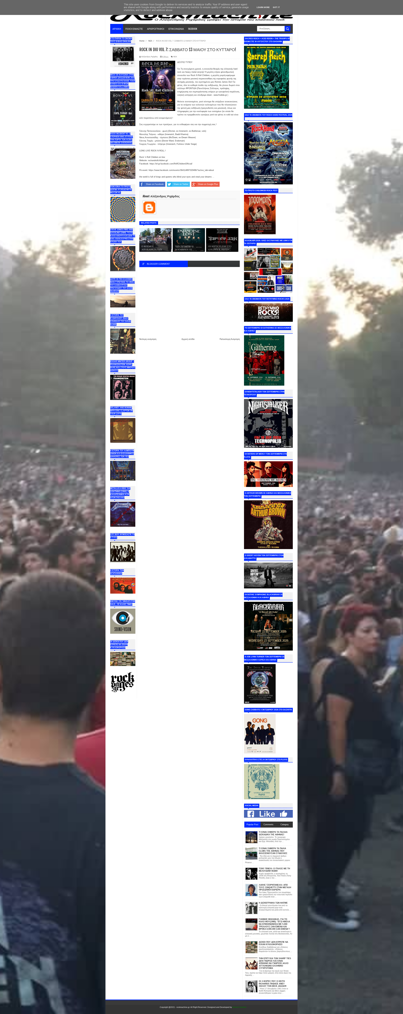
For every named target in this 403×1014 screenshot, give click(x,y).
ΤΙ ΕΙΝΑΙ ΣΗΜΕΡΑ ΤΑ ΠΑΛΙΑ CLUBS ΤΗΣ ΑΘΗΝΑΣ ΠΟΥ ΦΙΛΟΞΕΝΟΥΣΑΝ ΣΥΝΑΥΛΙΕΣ (273, 850)
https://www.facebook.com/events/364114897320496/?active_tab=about (181, 170)
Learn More (263, 7)
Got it (276, 7)
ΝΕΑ (175, 57)
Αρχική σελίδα (188, 339)
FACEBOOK (192, 28)
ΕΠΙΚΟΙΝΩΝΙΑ (176, 28)
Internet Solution (239, 1007)
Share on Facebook (155, 184)
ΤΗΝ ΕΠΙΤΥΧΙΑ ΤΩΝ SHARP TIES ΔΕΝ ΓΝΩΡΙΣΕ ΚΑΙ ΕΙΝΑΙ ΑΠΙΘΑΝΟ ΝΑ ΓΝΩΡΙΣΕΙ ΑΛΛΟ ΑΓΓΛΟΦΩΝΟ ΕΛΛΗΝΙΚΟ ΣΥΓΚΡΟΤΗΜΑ (275, 963)
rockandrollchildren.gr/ (158, 160)
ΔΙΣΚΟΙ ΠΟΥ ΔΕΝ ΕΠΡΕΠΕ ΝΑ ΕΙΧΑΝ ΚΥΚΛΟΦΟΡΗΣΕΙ (273, 943)
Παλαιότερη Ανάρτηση (230, 339)
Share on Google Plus (208, 184)
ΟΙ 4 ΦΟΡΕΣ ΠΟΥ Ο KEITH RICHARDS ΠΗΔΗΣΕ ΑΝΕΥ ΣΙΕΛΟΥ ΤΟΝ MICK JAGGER (272, 983)
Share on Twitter (180, 184)
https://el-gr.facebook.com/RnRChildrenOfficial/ (171, 164)
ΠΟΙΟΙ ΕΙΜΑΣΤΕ (134, 28)
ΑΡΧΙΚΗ (116, 28)
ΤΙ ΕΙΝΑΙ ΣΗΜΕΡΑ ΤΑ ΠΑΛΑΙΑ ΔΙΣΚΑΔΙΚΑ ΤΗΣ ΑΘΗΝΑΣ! (273, 833)
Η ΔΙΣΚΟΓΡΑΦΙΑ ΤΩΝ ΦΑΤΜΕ (273, 903)
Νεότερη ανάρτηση (147, 339)
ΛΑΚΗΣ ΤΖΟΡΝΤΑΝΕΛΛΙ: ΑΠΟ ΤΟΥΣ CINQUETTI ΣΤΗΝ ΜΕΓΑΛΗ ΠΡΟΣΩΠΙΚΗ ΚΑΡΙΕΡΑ (275, 887)
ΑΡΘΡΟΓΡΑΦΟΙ (155, 28)
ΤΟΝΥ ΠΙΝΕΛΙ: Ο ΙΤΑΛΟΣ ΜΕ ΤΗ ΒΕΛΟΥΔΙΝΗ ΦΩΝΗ (274, 869)
